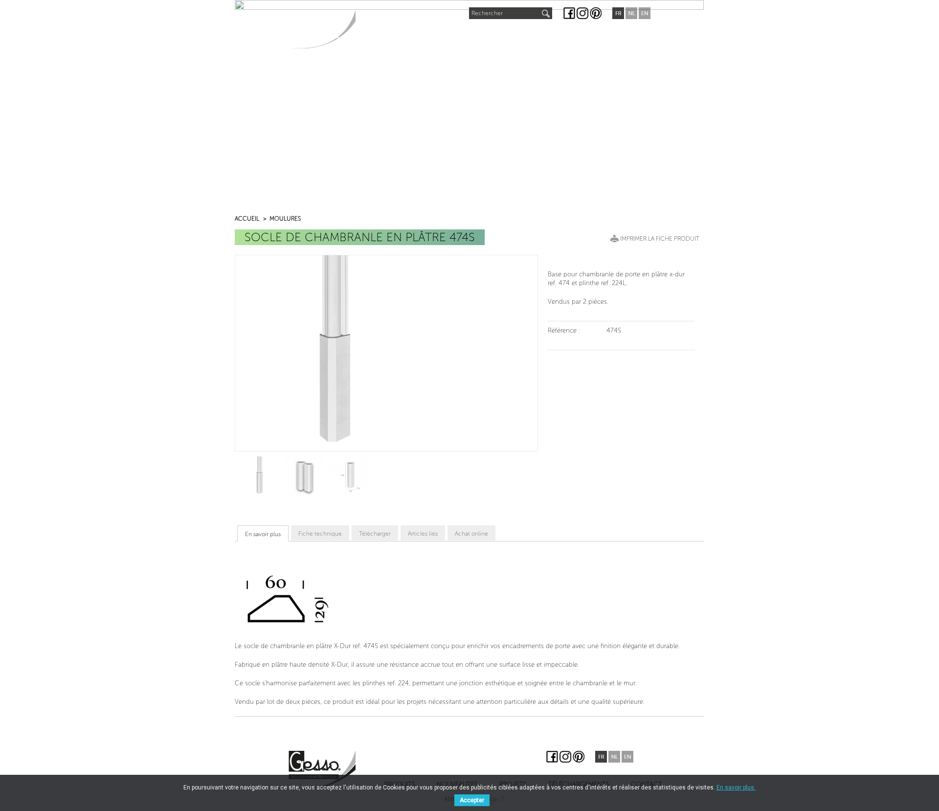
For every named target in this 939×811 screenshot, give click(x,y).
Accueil (247, 218)
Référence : (564, 330)
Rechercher (487, 13)
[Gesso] (322, 29)
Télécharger (375, 533)
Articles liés (423, 533)
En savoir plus (263, 534)
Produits (382, 34)
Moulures (285, 218)
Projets (491, 34)
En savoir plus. (736, 787)
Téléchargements (556, 34)
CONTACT (622, 34)
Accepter (472, 800)
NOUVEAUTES (439, 32)
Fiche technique (320, 533)
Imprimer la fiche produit (659, 238)
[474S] (259, 476)
